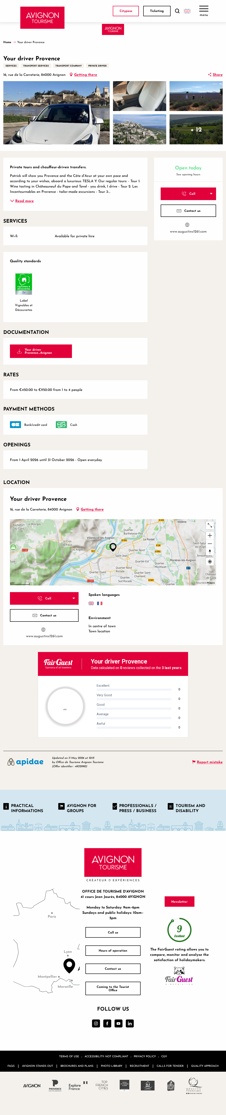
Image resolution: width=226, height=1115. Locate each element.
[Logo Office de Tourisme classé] (124, 1085)
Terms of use (69, 1056)
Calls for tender (170, 1066)
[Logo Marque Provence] (55, 1085)
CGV (164, 1056)
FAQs (11, 1066)
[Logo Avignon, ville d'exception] (32, 1085)
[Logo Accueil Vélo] (171, 1085)
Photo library (111, 1066)
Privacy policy (145, 1056)
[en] (187, 11)
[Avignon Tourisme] (42, 18)
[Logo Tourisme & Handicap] (147, 1085)
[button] (177, 11)
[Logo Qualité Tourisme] (194, 1085)
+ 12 (196, 129)
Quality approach (204, 1066)
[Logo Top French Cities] (101, 1085)
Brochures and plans (76, 1066)
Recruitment (139, 1066)
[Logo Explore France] (78, 1085)
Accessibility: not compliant (106, 1056)
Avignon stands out (37, 1066)
